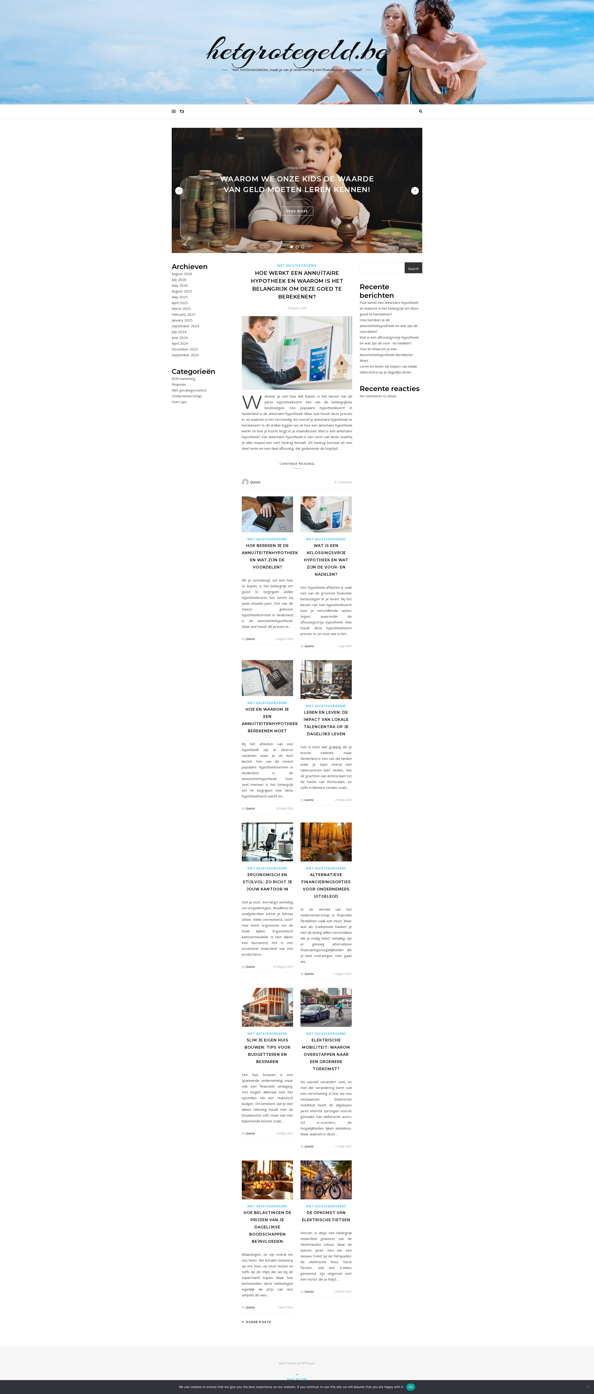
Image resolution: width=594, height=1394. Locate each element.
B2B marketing (183, 378)
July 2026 (179, 279)
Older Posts (258, 1322)
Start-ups (179, 401)
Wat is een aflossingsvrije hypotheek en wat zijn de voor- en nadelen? (326, 560)
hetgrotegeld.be (297, 49)
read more (297, 211)
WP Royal (307, 1363)
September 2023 (185, 355)
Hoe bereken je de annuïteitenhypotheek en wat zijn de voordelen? (389, 326)
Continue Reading (297, 464)
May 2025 (180, 297)
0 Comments (343, 482)
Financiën (297, 168)
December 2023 (185, 349)
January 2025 (182, 320)
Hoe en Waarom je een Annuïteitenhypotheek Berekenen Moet (386, 355)
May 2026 (180, 285)
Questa (255, 482)
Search (413, 268)
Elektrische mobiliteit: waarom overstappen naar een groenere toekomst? (326, 1054)
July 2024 (179, 331)
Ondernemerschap (187, 396)
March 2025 (181, 308)
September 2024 (185, 326)
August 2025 (182, 291)
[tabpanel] (297, 190)
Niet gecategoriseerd (189, 390)
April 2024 (180, 343)
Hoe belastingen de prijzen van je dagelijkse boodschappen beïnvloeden (267, 1227)
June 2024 (180, 337)
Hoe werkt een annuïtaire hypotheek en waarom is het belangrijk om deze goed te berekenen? (389, 308)
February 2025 (183, 314)
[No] (588, 1387)
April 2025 (180, 302)
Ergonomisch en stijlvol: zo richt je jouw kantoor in (267, 882)
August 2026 (182, 273)
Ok (411, 1387)
